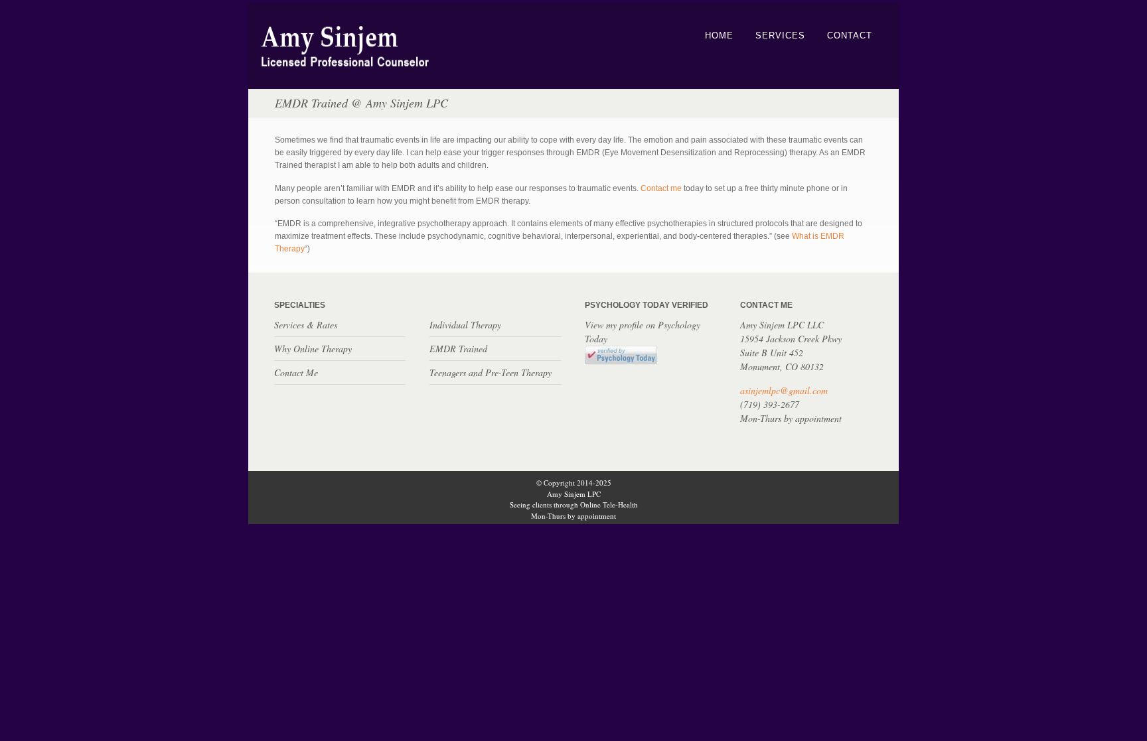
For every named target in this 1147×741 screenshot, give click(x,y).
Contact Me (296, 372)
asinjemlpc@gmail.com (784, 390)
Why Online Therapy (313, 348)
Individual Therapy (465, 324)
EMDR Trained (458, 348)
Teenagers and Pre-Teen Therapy (490, 372)
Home (719, 35)
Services (780, 35)
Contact (849, 35)
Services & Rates (305, 324)
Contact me (661, 188)
